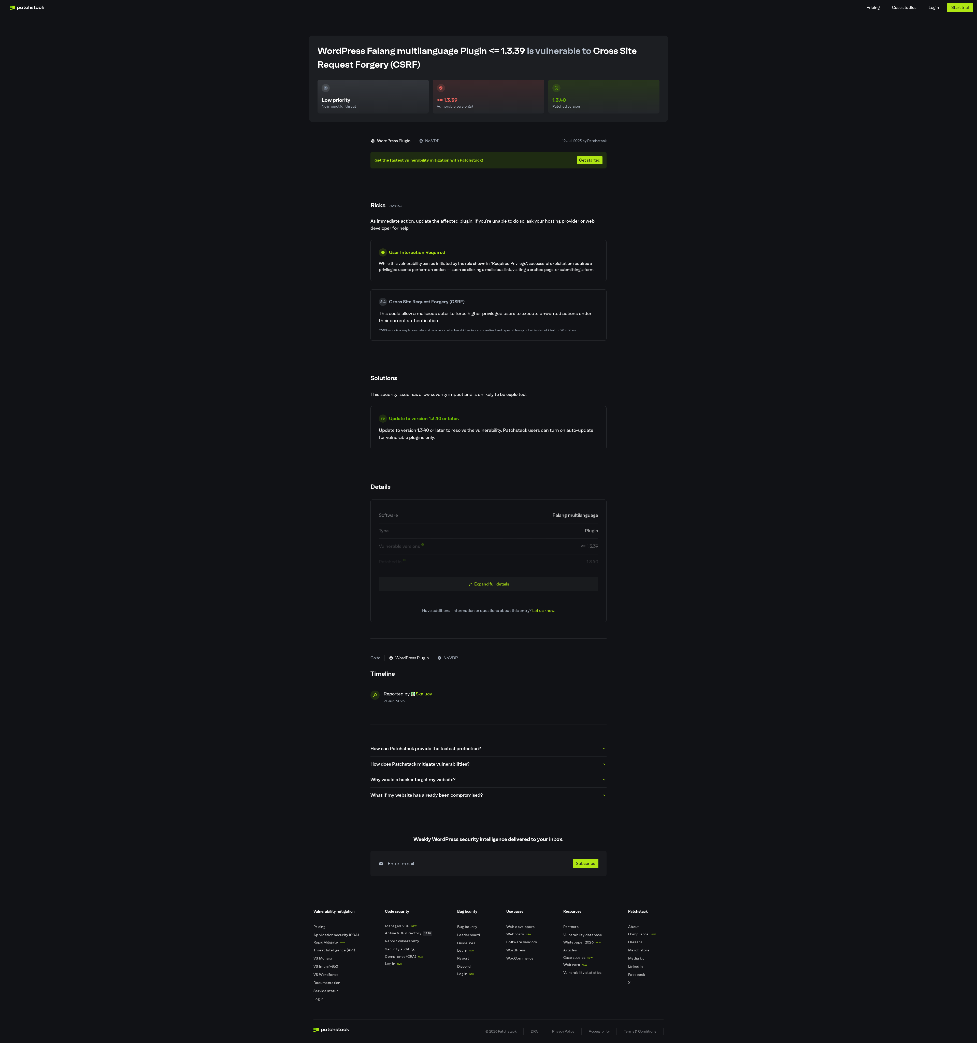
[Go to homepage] (331, 1031)
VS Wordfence (326, 975)
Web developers (520, 927)
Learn (465, 950)
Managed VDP (400, 926)
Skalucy (424, 694)
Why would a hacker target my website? (412, 779)
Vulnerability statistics (582, 972)
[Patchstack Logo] (27, 7)
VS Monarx (323, 958)
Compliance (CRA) (404, 956)
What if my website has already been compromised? (426, 795)
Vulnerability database (583, 935)
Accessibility (599, 1031)
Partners (571, 927)
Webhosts (518, 934)
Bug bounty (467, 927)
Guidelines (466, 943)
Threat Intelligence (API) (334, 950)
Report (463, 958)
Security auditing (400, 949)
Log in (318, 999)
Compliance (642, 934)
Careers (635, 942)
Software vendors (522, 942)
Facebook (637, 975)
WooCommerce (520, 958)
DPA (534, 1031)
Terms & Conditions (640, 1031)
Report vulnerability (402, 941)
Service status (326, 991)
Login (934, 7)
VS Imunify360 (326, 966)
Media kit (636, 958)
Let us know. (543, 610)
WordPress (516, 950)
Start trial (960, 7)
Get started (589, 160)
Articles (570, 950)
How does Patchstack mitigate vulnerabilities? (419, 764)
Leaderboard (469, 935)
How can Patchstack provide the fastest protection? (425, 748)
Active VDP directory (408, 933)
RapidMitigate (329, 942)
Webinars (575, 965)
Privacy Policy (563, 1031)
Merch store (639, 950)
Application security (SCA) (336, 935)
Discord (464, 966)
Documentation (327, 983)
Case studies (904, 7)
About (634, 927)
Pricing (873, 7)
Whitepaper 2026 (582, 942)
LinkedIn (636, 966)
